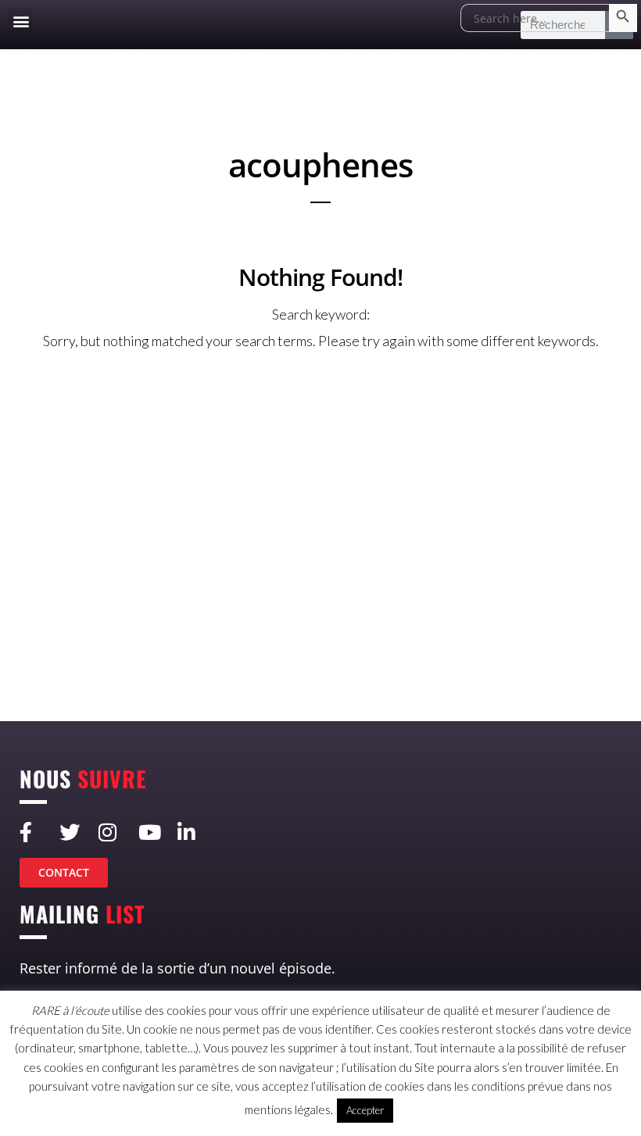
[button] (21, 21)
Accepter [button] (365, 1110)
